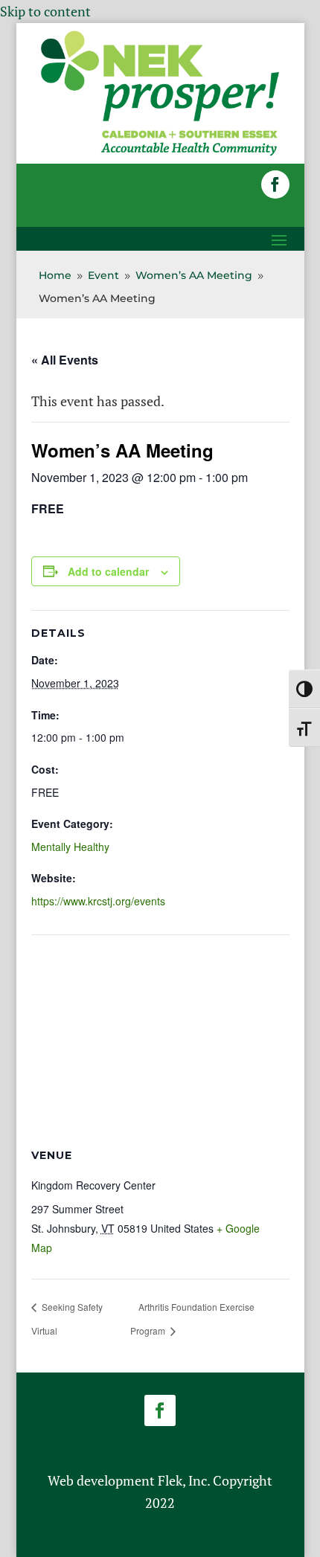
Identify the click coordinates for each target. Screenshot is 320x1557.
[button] (275, 184)
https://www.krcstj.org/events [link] (98, 900)
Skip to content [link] (45, 11)
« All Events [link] (64, 359)
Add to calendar (108, 571)
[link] (160, 153)
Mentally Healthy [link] (70, 846)
